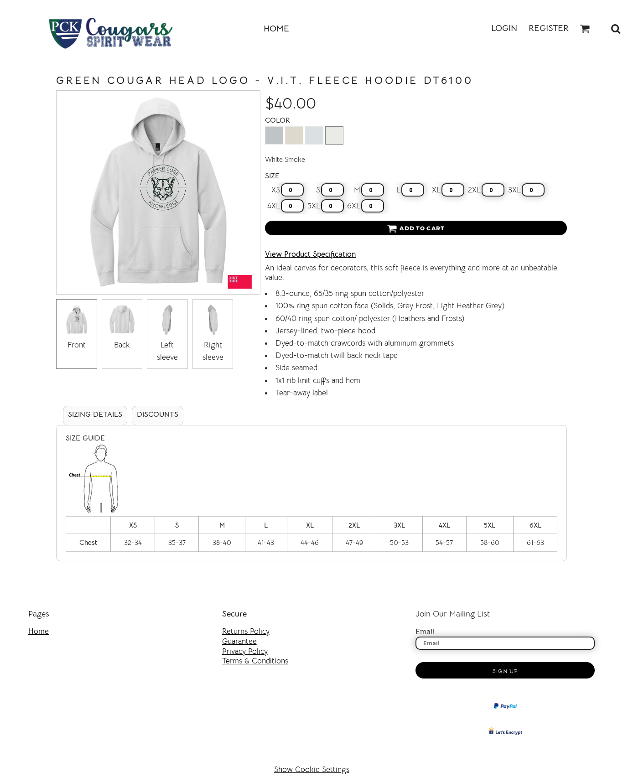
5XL (313, 206)
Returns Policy (246, 631)
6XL (353, 206)
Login (504, 28)
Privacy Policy (245, 651)
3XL (514, 190)
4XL (273, 206)
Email (424, 632)
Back (122, 345)
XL (436, 190)
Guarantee (239, 641)
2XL (474, 190)
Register (549, 28)
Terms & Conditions (255, 661)
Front (76, 345)
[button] (585, 29)
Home (38, 631)
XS (275, 190)
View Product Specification (310, 254)
